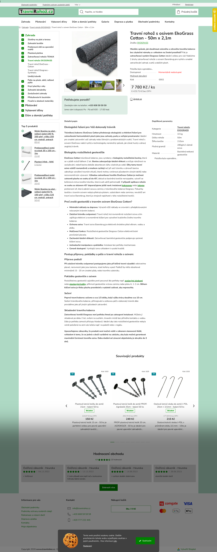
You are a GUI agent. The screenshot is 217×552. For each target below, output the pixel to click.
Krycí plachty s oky (36, 86)
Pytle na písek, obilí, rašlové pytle (41, 81)
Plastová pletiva (35, 53)
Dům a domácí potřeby (39, 115)
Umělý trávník (34, 76)
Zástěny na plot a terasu (39, 39)
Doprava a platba (29, 519)
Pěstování (31, 105)
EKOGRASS (142, 42)
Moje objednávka (29, 526)
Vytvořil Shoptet (188, 549)
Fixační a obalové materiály (40, 101)
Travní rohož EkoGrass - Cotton (38, 65)
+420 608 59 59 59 (81, 514)
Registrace (189, 4)
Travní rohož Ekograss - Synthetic (38, 71)
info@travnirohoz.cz (81, 508)
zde (115, 541)
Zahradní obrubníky (37, 89)
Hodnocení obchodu (108, 454)
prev (66, 406)
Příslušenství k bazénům (39, 97)
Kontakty (25, 522)
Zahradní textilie (35, 43)
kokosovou (127, 185)
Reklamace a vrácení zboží (33, 515)
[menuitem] (26, 21)
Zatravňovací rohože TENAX (41, 56)
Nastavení (87, 546)
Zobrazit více (108, 487)
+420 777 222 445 (81, 520)
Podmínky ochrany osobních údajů (56, 5)
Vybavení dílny (34, 110)
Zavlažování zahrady (37, 93)
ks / (131, 509)
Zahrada (30, 35)
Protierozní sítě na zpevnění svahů (40, 48)
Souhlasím (146, 540)
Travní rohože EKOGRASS (40, 60)
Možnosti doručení (138, 76)
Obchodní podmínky (29, 5)
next (194, 406)
